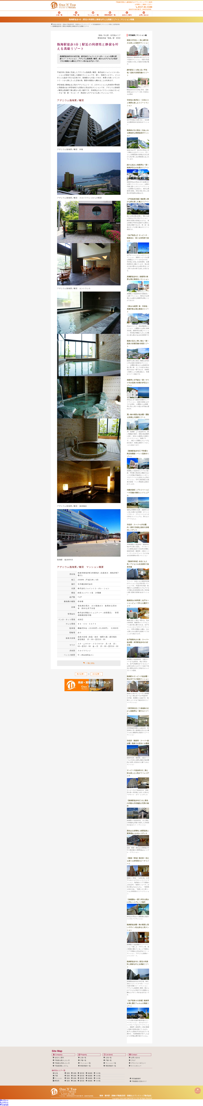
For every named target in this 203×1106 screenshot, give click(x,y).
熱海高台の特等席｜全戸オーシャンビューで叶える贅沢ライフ (138, 603)
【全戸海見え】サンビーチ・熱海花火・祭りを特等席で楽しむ (138, 238)
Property (83, 1055)
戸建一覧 (83, 1060)
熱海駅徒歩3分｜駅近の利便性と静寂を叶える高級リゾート (138, 964)
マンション (58, 1078)
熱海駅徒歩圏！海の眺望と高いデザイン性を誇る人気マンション (138, 927)
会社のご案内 (59, 1057)
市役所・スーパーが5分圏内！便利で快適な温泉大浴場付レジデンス (138, 527)
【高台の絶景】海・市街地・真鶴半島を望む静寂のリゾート (138, 309)
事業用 (56, 1081)
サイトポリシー (136, 1066)
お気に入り (198, 1091)
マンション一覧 (85, 1063)
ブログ (133, 1060)
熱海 (68, 1073)
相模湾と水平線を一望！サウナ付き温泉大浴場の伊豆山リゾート (138, 382)
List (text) (109, 1055)
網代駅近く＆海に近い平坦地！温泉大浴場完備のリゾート (138, 72)
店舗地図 (5, 1105)
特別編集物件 (136, 1078)
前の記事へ (81, 674)
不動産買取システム (61, 1066)
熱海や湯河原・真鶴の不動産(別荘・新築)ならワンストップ (71, 24)
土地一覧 (83, 1057)
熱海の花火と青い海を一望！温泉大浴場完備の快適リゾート (138, 343)
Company (58, 1055)
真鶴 (74, 1073)
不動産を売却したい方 (62, 1063)
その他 (98, 1073)
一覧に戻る (90, 663)
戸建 (56, 1075)
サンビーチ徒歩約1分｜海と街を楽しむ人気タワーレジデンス (138, 773)
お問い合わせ (135, 1057)
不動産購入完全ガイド (139, 1081)
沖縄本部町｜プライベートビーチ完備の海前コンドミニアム (138, 492)
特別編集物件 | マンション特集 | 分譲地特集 (106, 24)
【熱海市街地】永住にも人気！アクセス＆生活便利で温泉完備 (138, 564)
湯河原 (82, 1073)
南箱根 (90, 1073)
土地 (56, 1073)
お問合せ (5, 1100)
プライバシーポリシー (138, 1063)
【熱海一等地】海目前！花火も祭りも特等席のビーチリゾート (138, 860)
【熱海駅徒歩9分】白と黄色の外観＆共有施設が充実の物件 (138, 803)
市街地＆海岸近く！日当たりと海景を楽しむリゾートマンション (138, 102)
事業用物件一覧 (85, 1066)
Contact (134, 1055)
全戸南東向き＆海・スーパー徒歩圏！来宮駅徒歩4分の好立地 (138, 642)
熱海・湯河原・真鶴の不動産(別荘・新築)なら (125, 1095)
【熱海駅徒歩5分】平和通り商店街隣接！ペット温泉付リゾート (138, 453)
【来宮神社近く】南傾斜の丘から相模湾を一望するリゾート (138, 711)
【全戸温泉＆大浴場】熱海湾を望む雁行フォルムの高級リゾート (138, 1003)
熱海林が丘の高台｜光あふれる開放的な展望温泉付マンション (138, 133)
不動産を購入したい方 (62, 1060)
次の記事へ (96, 674)
